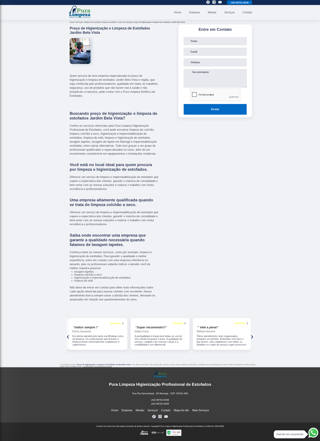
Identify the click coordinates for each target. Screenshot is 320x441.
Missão (212, 12)
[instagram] (214, 2)
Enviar (215, 109)
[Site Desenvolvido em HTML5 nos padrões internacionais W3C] (158, 433)
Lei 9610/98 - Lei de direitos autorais (97, 366)
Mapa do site (181, 410)
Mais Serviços (200, 410)
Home (177, 12)
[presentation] (68, 336)
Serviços (229, 12)
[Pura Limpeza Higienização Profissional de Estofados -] (80, 17)
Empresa (194, 12)
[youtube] (220, 2)
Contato (247, 12)
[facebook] (208, 2)
